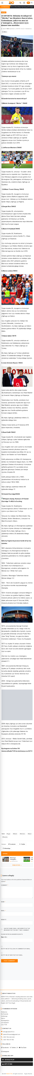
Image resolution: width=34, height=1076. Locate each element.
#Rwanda (4, 837)
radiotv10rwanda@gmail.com (11, 1034)
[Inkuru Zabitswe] (24, 3)
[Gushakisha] (20, 3)
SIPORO (4, 12)
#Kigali (8, 833)
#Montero (22, 833)
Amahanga (4, 1016)
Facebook (13, 844)
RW (28, 2)
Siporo (3, 1018)
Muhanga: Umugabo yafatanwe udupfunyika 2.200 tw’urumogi (13, 858)
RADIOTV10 (9, 1073)
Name (3, 901)
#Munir (29, 833)
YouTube (23, 1047)
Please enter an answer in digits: (12, 934)
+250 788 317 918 (8, 1039)
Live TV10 (4, 1024)
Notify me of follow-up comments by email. (15, 948)
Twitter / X (14, 1047)
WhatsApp (7, 848)
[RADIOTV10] (11, 2)
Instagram (5, 1051)
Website (3, 919)
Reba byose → (16, 865)
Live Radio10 (5, 1022)
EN (31, 2)
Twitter (23, 844)
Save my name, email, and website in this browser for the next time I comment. (17, 929)
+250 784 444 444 (9, 1037)
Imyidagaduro (5, 1020)
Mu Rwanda (4, 1014)
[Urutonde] (2, 3)
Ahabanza (4, 1012)
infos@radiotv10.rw (8, 1031)
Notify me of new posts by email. (12, 955)
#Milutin (15, 833)
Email (3, 910)
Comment (4, 885)
